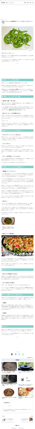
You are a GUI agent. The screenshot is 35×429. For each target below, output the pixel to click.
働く (28, 2)
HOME (18, 425)
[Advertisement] (17, 11)
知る (30, 2)
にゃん (33, 2)
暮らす (26, 2)
